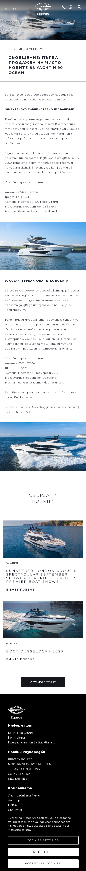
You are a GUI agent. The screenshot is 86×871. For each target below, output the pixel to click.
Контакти (16, 737)
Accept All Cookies (43, 863)
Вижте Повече (20, 589)
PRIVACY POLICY (20, 759)
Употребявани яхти (24, 795)
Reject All (43, 852)
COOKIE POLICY (19, 774)
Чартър (14, 800)
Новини (13, 805)
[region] (43, 841)
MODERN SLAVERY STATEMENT (30, 764)
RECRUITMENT (18, 778)
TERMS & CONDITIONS (24, 769)
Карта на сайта (21, 733)
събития (15, 810)
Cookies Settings (43, 840)
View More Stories (43, 682)
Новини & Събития (27, 49)
